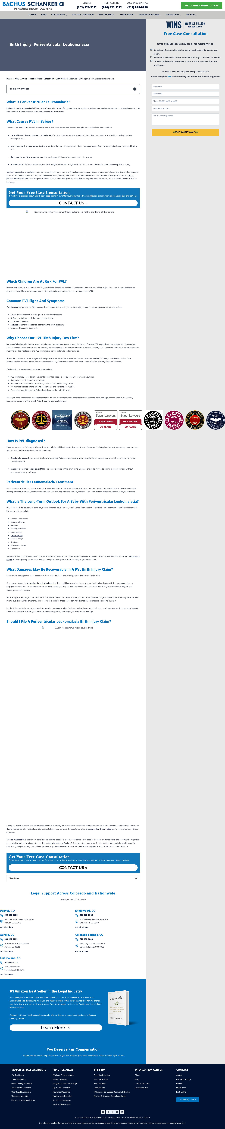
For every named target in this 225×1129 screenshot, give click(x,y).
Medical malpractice (15, 840)
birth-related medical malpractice (41, 583)
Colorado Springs (183, 1079)
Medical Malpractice (62, 1104)
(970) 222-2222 (112, 7)
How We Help (100, 1083)
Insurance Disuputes (61, 1092)
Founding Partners (102, 1075)
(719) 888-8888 (137, 7)
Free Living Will (141, 1088)
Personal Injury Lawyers (17, 79)
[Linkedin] (122, 1112)
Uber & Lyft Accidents (21, 1092)
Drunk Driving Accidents (21, 1083)
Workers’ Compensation (63, 1075)
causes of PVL (22, 128)
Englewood (181, 1088)
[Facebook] (103, 1112)
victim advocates (53, 843)
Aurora (179, 1075)
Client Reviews (127, 14)
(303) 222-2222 (87, 7)
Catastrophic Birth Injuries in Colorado (60, 79)
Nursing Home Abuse (62, 1100)
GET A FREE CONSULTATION (201, 6)
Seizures (14, 325)
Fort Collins (181, 1092)
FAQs (137, 1075)
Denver (179, 1083)
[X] (112, 1112)
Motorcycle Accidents (21, 1088)
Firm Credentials (101, 1079)
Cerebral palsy (17, 535)
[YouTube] (117, 1112)
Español (33, 14)
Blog (137, 1079)
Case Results (99, 1088)
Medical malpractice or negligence (22, 172)
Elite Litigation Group (83, 14)
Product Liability (60, 1079)
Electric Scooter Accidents (23, 1100)
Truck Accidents (18, 1079)
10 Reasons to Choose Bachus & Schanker (112, 1092)
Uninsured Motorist (20, 1096)
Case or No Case (142, 1083)
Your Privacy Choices (188, 1099)
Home (44, 14)
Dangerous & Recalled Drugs (65, 1083)
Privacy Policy (143, 1117)
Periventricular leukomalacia (19, 108)
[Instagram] (108, 1112)
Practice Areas (35, 79)
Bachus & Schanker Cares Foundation (110, 1096)
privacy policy (179, 1123)
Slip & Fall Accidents (61, 1088)
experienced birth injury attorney (100, 829)
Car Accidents (17, 1075)
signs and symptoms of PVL (22, 307)
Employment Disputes (62, 1096)
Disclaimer (128, 1117)
